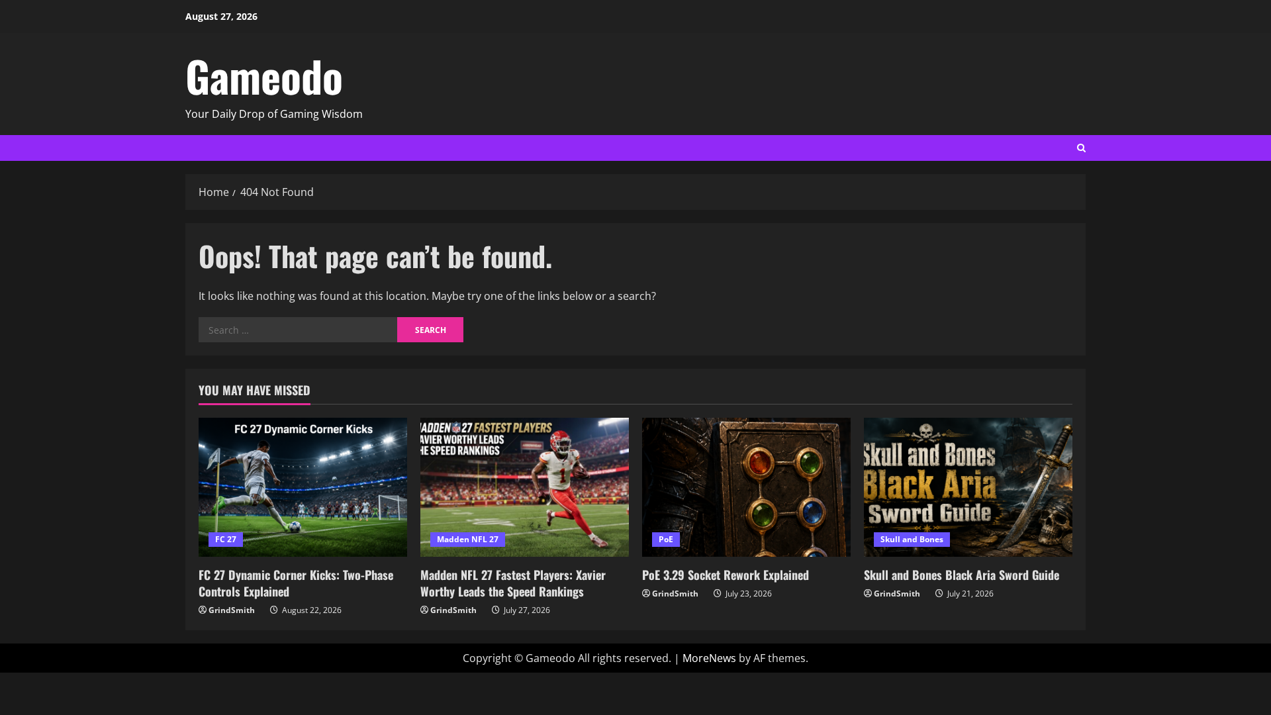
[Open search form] (1081, 148)
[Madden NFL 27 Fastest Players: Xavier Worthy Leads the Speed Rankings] (524, 487)
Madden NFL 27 (467, 539)
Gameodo (264, 75)
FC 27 (225, 539)
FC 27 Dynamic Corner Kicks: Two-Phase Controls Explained (296, 583)
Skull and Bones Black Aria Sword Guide (961, 574)
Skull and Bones (911, 539)
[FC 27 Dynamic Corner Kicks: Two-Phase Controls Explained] (303, 487)
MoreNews (709, 658)
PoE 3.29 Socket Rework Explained (725, 574)
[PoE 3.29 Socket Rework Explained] (746, 487)
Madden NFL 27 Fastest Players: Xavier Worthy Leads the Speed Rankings (513, 583)
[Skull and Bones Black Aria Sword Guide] (968, 487)
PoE (666, 539)
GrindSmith (232, 610)
